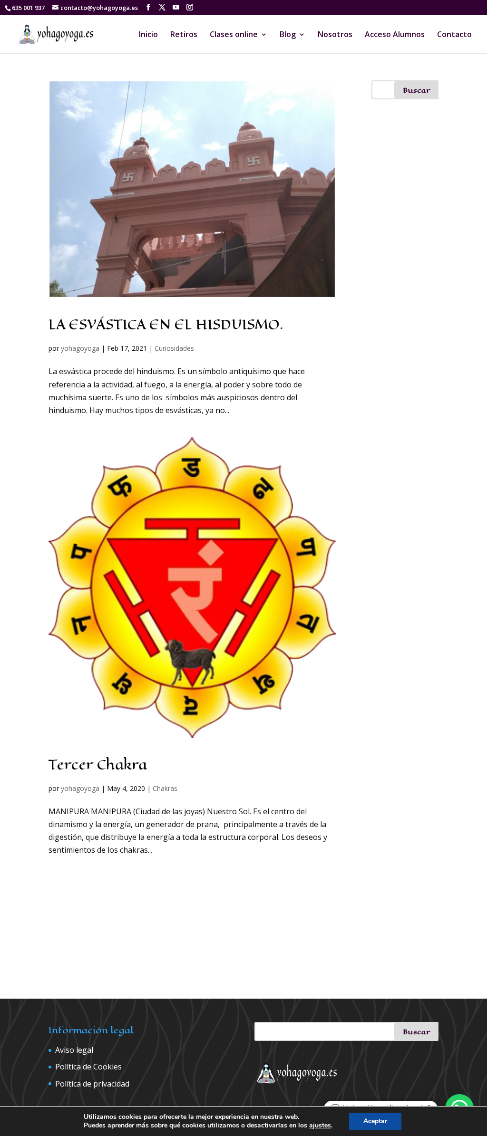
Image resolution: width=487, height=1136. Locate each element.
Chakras (165, 788)
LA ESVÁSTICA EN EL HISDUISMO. (166, 324)
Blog (288, 35)
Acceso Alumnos (395, 35)
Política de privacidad (92, 1083)
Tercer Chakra (98, 764)
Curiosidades (174, 348)
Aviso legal (74, 1050)
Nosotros (335, 35)
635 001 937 (28, 7)
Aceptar (375, 1121)
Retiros (183, 35)
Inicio (148, 35)
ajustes (320, 1125)
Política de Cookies (88, 1066)
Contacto (454, 35)
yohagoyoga (80, 348)
